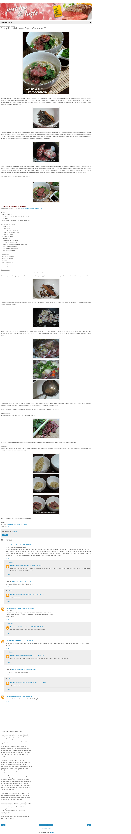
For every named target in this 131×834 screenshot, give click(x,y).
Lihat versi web (46, 828)
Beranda (46, 825)
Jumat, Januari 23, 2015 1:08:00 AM (23, 608)
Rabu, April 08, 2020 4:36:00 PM (22, 696)
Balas (7, 558)
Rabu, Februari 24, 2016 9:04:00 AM (32, 655)
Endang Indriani (15, 565)
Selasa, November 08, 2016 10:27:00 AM (33, 682)
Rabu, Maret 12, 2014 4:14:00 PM (31, 565)
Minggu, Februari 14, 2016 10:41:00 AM (21, 640)
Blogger (51, 832)
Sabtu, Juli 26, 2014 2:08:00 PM (21, 581)
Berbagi (5, 534)
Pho (8, 526)
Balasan (10, 562)
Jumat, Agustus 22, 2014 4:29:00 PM (32, 594)
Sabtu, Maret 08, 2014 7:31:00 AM (21, 545)
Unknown (9, 608)
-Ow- (7, 640)
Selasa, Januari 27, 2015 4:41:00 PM (32, 627)
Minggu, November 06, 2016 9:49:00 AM (23, 669)
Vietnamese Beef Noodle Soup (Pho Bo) (31, 208)
